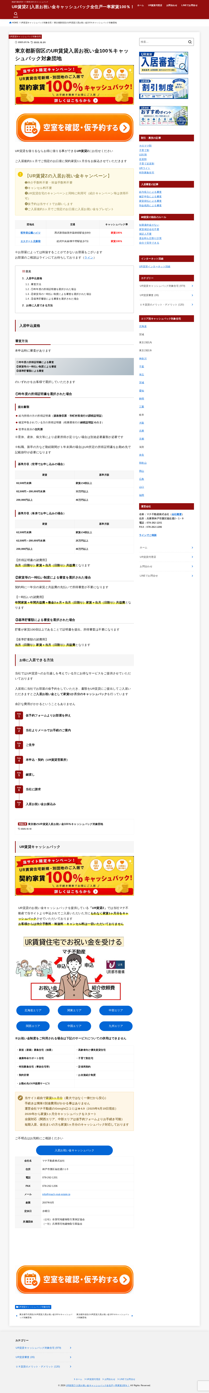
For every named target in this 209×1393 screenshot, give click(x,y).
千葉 (141, 366)
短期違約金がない (149, 225)
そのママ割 (145, 145)
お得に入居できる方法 (37, 305)
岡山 (141, 471)
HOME (15, 23)
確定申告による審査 (150, 196)
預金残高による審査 (150, 205)
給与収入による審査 (150, 192)
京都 (141, 438)
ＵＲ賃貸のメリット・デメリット (162, 304)
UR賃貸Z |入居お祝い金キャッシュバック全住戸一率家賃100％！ (73, 6)
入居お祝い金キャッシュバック (74, 1150)
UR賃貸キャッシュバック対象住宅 (36, 23)
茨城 (141, 382)
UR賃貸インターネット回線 (154, 266)
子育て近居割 (146, 163)
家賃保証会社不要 (149, 229)
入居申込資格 (32, 278)
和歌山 (143, 463)
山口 (141, 487)
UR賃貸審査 (149, 295)
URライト (144, 168)
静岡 (141, 398)
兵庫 (141, 431)
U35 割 (143, 154)
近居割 (143, 159)
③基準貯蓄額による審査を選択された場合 (52, 298)
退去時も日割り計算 (150, 238)
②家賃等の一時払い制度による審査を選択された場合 (58, 294)
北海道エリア (32, 1010)
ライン (88, 257)
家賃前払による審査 (150, 201)
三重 (141, 406)
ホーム (140, 5)
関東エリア (74, 1010)
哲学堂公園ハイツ (30, 232)
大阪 (141, 423)
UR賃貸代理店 (155, 5)
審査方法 (33, 284)
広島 (141, 479)
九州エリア (116, 1026)
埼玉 (141, 374)
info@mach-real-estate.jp (56, 1194)
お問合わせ (171, 5)
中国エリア (74, 1026)
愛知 (141, 390)
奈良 (141, 455)
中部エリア (116, 1010)
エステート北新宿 (30, 241)
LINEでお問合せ (189, 5)
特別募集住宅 (146, 172)
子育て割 (144, 150)
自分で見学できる (149, 243)
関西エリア (33, 1026)
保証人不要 (145, 234)
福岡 (141, 495)
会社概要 (177, 514)
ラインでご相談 (148, 535)
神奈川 (143, 358)
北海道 (143, 326)
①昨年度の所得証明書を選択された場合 (50, 289)
